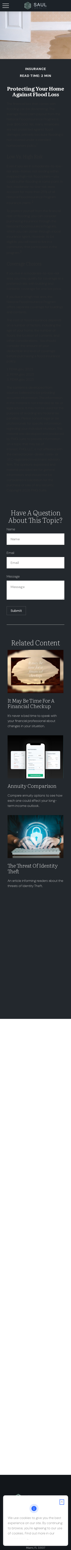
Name (11, 529)
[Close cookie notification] (61, 1502)
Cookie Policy (17, 1538)
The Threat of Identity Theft (33, 868)
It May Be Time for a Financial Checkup (31, 703)
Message (13, 576)
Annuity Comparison (32, 785)
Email (10, 553)
